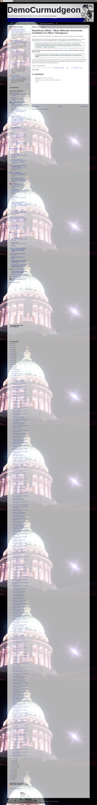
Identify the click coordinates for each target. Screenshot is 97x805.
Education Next (15, 154)
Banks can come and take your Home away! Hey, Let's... (19, 473)
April (13, 762)
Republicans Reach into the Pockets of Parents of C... (20, 607)
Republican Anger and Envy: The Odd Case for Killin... (19, 396)
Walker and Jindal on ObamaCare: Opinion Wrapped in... (20, 479)
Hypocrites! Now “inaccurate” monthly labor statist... (18, 589)
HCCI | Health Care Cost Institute (19, 274)
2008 (12, 777)
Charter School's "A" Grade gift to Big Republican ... (19, 420)
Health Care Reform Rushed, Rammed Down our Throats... (19, 488)
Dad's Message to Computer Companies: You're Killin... (18, 565)
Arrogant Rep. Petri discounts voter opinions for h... (20, 534)
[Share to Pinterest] (38, 69)
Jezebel (13, 232)
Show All (27, 84)
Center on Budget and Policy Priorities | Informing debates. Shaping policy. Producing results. (18, 250)
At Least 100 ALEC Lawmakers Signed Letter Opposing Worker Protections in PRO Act (19, 192)
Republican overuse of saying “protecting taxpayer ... (18, 540)
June (13, 758)
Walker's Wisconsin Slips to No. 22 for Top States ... (20, 619)
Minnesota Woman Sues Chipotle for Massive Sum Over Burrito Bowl (18, 105)
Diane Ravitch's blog (16, 148)
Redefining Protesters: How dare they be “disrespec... (19, 510)
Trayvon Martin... (16, 633)
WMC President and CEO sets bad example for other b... (20, 449)
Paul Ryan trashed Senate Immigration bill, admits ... (18, 417)
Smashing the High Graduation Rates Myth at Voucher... (19, 405)
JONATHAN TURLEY (16, 127)
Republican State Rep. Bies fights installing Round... (19, 537)
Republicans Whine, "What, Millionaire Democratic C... (18, 636)
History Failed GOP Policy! (21, 23)
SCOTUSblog (14, 141)
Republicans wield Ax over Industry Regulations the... (20, 452)
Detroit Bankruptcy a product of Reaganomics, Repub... (19, 485)
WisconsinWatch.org (16, 51)
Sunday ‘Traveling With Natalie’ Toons (19, 94)
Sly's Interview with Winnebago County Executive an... (19, 384)
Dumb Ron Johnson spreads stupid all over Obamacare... (20, 464)
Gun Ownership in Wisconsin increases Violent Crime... (18, 677)
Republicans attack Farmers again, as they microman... (20, 628)
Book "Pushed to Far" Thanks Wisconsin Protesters (18, 668)
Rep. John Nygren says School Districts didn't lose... (19, 756)
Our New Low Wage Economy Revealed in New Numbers (19, 734)
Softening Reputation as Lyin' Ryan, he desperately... (20, 414)
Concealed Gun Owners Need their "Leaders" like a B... (20, 613)
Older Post (84, 106)
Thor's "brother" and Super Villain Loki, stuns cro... (19, 502)
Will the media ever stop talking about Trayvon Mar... (19, 574)
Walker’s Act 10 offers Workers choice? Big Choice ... (19, 568)
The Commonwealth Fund (17, 217)
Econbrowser (14, 242)
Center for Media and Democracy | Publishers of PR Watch (19, 272)
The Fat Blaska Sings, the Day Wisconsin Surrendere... (19, 470)
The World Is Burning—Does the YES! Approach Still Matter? (19, 168)
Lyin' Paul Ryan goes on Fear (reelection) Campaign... (18, 516)
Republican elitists (78, 67)
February (14, 766)
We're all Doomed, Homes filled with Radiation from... (20, 528)
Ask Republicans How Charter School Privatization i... (19, 434)
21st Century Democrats (17, 159)
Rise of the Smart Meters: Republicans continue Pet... (19, 598)
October (14, 373)
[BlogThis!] (34, 69)
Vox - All (13, 97)
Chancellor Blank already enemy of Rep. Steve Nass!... (20, 496)
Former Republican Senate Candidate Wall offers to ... (18, 595)
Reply (36, 81)
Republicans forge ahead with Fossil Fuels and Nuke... (20, 707)
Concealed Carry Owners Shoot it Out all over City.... (19, 660)
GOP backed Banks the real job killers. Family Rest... (19, 402)
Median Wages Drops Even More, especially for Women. (19, 671)
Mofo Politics (14, 196)
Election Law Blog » (16, 116)
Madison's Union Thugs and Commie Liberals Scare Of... (19, 393)
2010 (12, 774)
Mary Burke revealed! (17, 428)
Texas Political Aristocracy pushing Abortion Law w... (20, 692)
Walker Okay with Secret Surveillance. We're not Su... (19, 455)
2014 (12, 366)
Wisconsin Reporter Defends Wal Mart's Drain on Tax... (19, 437)
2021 (12, 353)
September (15, 375)
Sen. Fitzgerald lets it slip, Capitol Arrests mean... (19, 467)
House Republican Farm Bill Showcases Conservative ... (19, 639)
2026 (12, 343)
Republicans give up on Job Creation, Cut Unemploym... (19, 680)
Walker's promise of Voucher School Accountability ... (20, 741)
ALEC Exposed (15, 189)
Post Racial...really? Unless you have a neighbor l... (19, 610)
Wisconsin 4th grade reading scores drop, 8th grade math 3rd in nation (18, 174)
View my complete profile (15, 788)
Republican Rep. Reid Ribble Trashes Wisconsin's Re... (18, 513)
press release (64, 50)
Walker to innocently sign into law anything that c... (19, 411)
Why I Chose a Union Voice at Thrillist (19, 239)
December (14, 369)
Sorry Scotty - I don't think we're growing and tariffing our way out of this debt (18, 31)
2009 (12, 775)
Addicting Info (14, 210)
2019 (12, 356)
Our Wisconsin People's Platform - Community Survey (18, 66)
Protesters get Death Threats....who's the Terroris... (19, 631)
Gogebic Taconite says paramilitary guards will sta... (20, 695)
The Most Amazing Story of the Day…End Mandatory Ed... (19, 616)
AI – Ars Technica (15, 75)
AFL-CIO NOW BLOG (16, 237)
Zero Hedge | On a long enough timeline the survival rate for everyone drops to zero (19, 266)
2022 (12, 351)
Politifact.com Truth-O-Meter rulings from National (18, 203)
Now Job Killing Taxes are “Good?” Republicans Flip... (20, 586)
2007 (12, 779)
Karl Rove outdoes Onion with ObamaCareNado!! (19, 549)
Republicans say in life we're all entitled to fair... (19, 651)
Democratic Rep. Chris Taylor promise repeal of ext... (18, 592)
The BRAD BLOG (15, 93)
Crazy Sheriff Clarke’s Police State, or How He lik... (20, 750)
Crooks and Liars (15, 282)
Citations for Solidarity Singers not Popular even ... (19, 458)
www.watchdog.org (16, 172)
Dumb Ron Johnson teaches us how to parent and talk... (20, 522)
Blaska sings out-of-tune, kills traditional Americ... (18, 446)
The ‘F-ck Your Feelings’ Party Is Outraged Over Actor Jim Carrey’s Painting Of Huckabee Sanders (18, 227)
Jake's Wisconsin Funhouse (18, 29)
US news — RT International (18, 269)
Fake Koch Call (33, 23)
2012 (12, 770)
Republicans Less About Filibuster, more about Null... (20, 580)
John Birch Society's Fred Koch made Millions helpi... (19, 482)
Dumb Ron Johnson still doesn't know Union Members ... (19, 461)
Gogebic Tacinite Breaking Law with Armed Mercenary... (20, 686)
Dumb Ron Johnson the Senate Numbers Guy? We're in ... (19, 571)
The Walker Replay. (16, 554)
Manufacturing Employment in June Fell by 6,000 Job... (20, 728)
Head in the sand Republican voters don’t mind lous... (20, 519)
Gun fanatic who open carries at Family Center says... (19, 744)
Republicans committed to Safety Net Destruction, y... (19, 716)
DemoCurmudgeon (44, 9)
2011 (12, 772)
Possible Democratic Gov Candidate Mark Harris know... (20, 557)
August (14, 377)
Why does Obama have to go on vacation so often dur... (19, 440)
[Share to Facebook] (36, 69)
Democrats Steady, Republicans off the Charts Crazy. (20, 648)
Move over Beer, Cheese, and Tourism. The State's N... (19, 552)
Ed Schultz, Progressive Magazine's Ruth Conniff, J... (20, 443)
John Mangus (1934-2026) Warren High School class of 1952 (19, 42)
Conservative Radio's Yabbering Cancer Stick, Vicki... (19, 543)
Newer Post (35, 106)
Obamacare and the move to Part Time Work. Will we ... (19, 493)
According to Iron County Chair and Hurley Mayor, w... (20, 689)
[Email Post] (67, 67)
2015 (12, 364)
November (14, 371)
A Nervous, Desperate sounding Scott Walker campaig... (19, 525)
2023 (12, 349)
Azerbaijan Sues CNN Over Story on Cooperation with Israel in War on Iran (19, 129)
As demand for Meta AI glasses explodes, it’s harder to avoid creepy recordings (18, 78)
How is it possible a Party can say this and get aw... (19, 560)
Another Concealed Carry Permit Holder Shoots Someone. (19, 625)
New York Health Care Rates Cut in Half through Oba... (20, 604)
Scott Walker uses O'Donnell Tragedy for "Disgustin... (18, 423)
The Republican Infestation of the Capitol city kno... (19, 390)
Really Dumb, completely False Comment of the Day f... (19, 601)
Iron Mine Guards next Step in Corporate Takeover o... (19, 722)
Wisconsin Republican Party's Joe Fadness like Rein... (19, 531)
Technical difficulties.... (17, 665)
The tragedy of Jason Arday (17, 98)
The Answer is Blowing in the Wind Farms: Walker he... (20, 426)
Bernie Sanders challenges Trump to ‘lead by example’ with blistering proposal (18, 111)
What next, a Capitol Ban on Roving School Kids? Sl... (20, 431)
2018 (12, 358)
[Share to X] (35, 69)
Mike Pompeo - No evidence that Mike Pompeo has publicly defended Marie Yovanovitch (19, 205)
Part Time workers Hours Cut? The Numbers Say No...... (20, 408)
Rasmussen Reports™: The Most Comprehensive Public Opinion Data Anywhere (19, 261)
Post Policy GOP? (16, 562)
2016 (12, 362)
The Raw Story (14, 109)
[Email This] (32, 69)
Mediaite (13, 133)
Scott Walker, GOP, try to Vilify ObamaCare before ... (19, 476)
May (13, 760)
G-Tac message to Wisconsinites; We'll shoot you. (19, 710)
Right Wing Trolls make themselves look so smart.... (20, 622)
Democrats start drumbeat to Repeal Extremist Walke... (20, 577)
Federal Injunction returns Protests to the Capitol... (20, 698)
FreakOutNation (15, 225)
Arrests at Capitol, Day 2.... (18, 490)
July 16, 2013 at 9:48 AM (47, 78)
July (13, 378)
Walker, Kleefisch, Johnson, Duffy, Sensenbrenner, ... (19, 753)
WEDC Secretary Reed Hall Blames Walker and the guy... (20, 546)
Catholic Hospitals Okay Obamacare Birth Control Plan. (20, 683)
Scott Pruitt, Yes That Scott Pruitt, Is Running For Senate (19, 185)
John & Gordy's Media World (46, 23)
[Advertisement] (14, 294)
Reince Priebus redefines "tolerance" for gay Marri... (18, 499)
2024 (12, 347)
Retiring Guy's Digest (16, 40)
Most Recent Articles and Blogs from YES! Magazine (19, 166)
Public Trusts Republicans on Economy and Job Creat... (18, 381)
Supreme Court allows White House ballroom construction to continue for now (18, 143)
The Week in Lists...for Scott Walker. (20, 504)
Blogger (56, 801)
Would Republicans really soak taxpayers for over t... (19, 738)
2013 (12, 368)
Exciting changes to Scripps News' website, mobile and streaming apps (18, 180)
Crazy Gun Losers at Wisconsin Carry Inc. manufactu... (19, 399)
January (14, 767)
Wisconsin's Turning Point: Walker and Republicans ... (19, 657)
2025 (12, 345)
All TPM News (14, 183)
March (14, 764)
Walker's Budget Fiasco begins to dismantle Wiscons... (19, 642)
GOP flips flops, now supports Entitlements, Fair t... (18, 704)
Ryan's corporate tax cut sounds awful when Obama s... (19, 387)
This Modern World (16, 276)
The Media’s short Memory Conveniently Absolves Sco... (19, 645)
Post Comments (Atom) (43, 109)
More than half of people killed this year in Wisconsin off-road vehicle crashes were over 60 (18, 53)
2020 (12, 354)
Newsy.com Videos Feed (17, 178)
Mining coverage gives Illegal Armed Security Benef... (20, 663)
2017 (12, 360)
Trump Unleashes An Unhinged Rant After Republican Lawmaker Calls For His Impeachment (19, 212)
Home (11, 23)
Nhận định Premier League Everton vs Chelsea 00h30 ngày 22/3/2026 (19, 161)
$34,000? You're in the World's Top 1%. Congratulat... (20, 674)
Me (56, 23)
